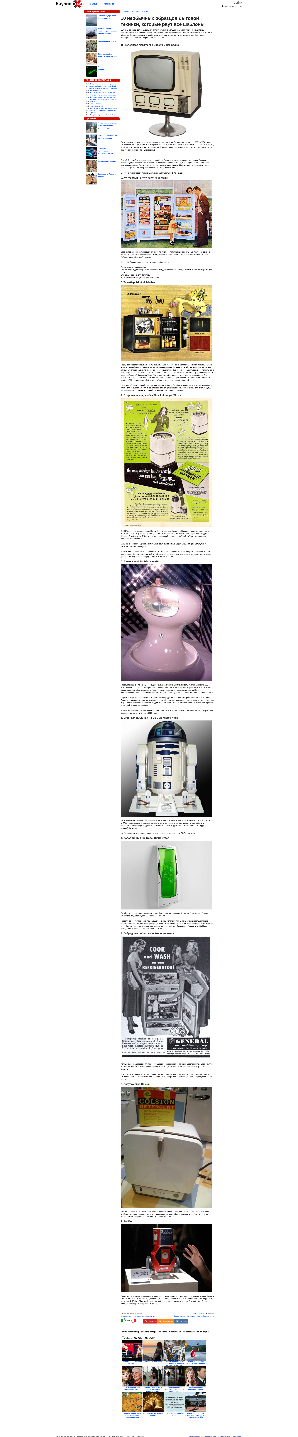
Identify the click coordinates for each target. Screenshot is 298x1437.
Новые (126, 11)
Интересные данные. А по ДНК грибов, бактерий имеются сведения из (117, 115)
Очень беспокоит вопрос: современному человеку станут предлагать (115, 88)
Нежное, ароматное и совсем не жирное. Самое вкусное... (132, 1415)
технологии (138, 1313)
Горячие (135, 11)
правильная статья (97, 106)
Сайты (93, 4)
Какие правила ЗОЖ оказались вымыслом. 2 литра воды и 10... (195, 1415)
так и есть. (93, 101)
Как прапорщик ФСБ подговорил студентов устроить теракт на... (174, 1363)
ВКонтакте (183, 1321)
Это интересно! (95, 90)
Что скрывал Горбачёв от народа (132, 1362)
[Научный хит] (70, 7)
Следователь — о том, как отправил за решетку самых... (153, 1389)
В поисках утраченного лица (174, 1414)
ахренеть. (93, 112)
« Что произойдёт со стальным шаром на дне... (139, 1316)
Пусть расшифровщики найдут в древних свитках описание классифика (117, 99)
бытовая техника (129, 1313)
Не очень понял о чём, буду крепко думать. (106, 97)
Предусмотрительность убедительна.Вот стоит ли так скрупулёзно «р (116, 84)
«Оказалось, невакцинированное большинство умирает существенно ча (117, 110)
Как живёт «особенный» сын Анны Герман (195, 1388)
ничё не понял (95, 104)
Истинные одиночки (153, 1361)
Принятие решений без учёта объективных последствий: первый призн (117, 93)
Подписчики (108, 4)
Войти (238, 2)
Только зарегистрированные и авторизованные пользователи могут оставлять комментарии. (165, 1332)
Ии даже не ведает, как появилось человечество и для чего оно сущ (115, 108)
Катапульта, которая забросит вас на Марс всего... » (194, 1316)
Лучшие (145, 11)
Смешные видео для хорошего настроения (195, 1362)
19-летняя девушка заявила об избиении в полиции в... (174, 1389)
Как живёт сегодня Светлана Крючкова (132, 1388)
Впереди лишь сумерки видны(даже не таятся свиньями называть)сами (117, 95)
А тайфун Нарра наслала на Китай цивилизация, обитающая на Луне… (117, 86)
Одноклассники (168, 1321)
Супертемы (91, 119)
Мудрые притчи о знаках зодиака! (153, 1414)
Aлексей (211, 1313)
